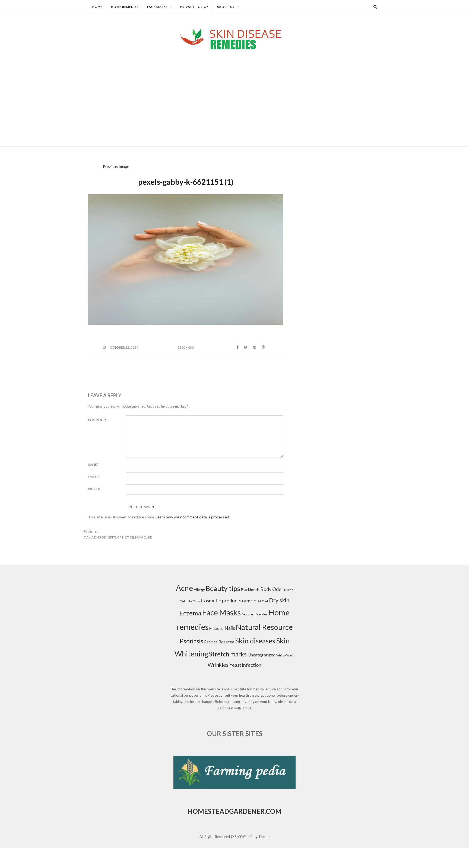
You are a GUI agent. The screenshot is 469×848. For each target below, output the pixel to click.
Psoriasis (191, 641)
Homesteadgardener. (227, 811)
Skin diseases (255, 641)
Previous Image (116, 166)
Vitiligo (281, 655)
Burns (288, 590)
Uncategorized (261, 654)
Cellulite (186, 601)
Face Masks (157, 6)
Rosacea (226, 641)
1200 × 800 (186, 347)
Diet (265, 601)
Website (94, 489)
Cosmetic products (221, 600)
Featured (248, 614)
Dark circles (251, 601)
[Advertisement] (234, 93)
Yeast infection (245, 665)
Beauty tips (223, 588)
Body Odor (271, 589)
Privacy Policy (194, 6)
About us (225, 6)
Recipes (211, 642)
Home (97, 6)
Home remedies (125, 6)
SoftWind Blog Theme (252, 836)
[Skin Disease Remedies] (234, 38)
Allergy (199, 589)
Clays (196, 601)
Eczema (190, 613)
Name (93, 464)
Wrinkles (218, 665)
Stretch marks (228, 654)
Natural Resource (264, 626)
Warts (290, 655)
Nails (229, 628)
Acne (184, 588)
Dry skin (279, 600)
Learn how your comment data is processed (192, 517)
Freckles (261, 614)
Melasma (216, 628)
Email (93, 476)
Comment (97, 420)
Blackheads (250, 589)
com (273, 811)
